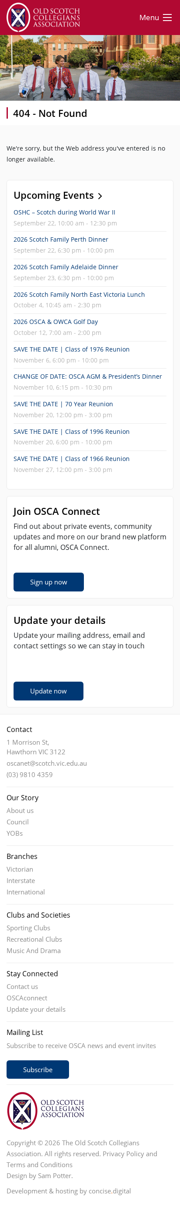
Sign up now (48, 581)
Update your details (36, 1009)
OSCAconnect (27, 997)
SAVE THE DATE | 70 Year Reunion (63, 404)
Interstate (21, 880)
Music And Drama (34, 950)
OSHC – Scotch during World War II (64, 212)
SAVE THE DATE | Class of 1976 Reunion (72, 349)
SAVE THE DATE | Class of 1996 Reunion (72, 431)
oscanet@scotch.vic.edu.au (47, 763)
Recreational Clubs (34, 939)
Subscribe (37, 1069)
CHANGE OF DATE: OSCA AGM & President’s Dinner (88, 376)
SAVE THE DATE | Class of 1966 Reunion (72, 458)
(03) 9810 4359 (30, 774)
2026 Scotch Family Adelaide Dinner (66, 267)
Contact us (22, 986)
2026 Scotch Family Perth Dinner (61, 239)
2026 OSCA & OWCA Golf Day (56, 321)
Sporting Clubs (28, 927)
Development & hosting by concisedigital (69, 1190)
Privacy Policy (123, 1153)
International (26, 891)
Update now (48, 690)
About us (20, 810)
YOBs (15, 833)
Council (18, 821)
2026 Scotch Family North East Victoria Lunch (79, 294)
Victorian (20, 869)
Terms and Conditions (40, 1164)
